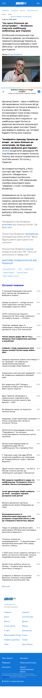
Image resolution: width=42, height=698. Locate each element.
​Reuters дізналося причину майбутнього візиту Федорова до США (18, 505)
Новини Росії (29, 269)
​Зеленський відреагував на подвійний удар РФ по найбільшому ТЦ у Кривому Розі (17, 446)
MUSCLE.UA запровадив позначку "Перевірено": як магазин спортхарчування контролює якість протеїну (19, 433)
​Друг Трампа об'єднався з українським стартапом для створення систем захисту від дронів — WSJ (16, 399)
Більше (6, 586)
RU (38, 3)
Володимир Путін (9, 269)
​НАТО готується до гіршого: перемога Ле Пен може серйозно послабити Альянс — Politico (18, 316)
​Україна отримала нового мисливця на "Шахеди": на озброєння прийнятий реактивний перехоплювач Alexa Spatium (19, 362)
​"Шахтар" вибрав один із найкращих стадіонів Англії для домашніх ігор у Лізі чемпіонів (17, 327)
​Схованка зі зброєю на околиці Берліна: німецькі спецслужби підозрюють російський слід (17, 578)
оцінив (29, 249)
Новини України (8, 272)
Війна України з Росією (11, 276)
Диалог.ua (5, 677)
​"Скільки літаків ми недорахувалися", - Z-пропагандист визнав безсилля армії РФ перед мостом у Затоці (19, 542)
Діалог (4, 14)
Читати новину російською (21, 16)
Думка (10, 14)
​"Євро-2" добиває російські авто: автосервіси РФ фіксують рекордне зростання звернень (19, 530)
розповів (7, 224)
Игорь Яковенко (15, 54)
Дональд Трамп (22, 272)
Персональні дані (28, 663)
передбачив (31, 234)
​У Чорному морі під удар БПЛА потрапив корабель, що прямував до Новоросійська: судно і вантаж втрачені (18, 458)
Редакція (6, 663)
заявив (5, 151)
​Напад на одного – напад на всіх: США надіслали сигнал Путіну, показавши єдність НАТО (17, 304)
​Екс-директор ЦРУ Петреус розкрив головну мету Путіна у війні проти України (17, 386)
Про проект (7, 658)
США (20, 269)
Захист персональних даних (26, 669)
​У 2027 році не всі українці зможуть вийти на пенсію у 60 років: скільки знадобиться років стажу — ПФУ (19, 555)
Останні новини (13, 285)
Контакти (6, 667)
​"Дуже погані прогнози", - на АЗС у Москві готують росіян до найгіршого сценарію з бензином (18, 471)
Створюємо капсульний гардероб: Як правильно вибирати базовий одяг (18, 375)
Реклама (24, 658)
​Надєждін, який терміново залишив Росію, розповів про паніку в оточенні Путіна (19, 421)
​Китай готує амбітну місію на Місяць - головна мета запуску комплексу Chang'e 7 (16, 566)
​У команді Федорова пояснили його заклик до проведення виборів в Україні (17, 293)
